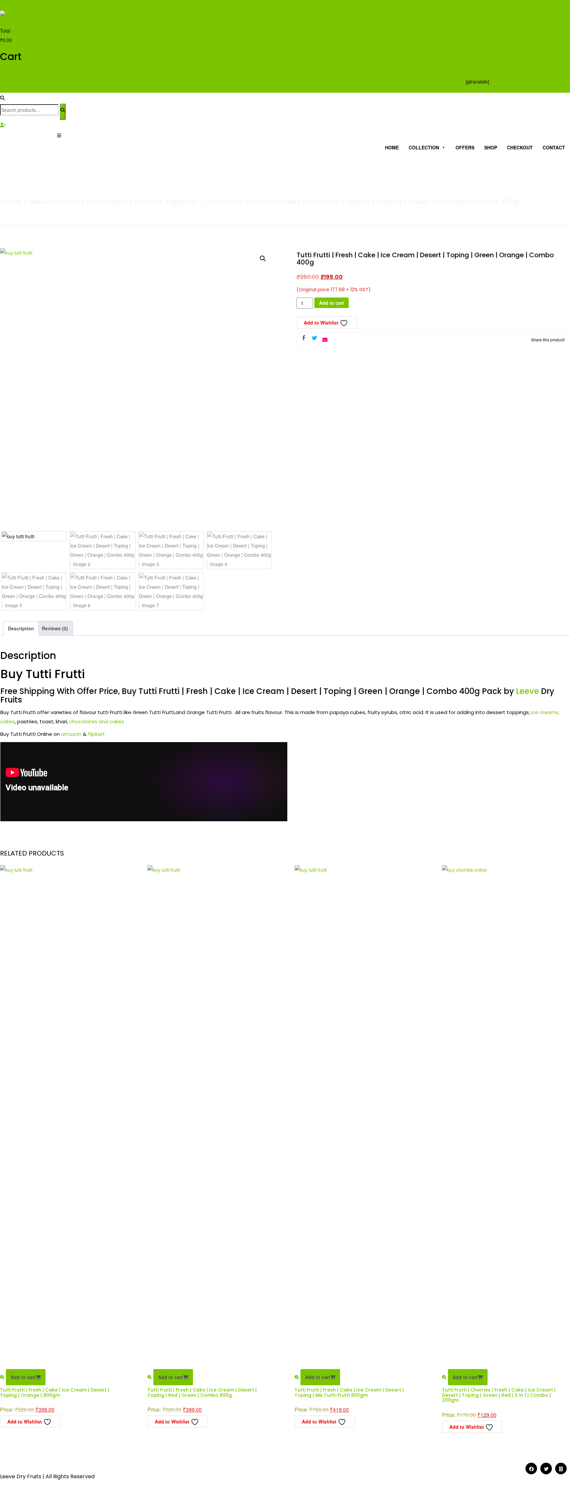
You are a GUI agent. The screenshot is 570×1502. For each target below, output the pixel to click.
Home (392, 147)
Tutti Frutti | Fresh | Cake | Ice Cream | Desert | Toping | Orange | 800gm (54, 1392)
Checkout (520, 147)
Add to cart (331, 302)
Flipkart (97, 734)
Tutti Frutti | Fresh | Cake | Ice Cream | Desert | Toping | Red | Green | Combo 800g (202, 1392)
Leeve (527, 691)
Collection (424, 147)
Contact (554, 147)
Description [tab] (21, 628)
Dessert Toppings (167, 202)
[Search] (63, 112)
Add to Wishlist (322, 322)
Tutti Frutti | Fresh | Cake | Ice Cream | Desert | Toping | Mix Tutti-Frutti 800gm (349, 1392)
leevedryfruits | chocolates (78, 202)
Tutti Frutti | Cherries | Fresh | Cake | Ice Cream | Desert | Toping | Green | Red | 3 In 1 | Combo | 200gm (498, 1395)
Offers (465, 147)
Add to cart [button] (23, 1377)
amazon (71, 734)
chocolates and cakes (96, 721)
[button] (263, 259)
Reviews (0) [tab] (55, 628)
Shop (490, 147)
